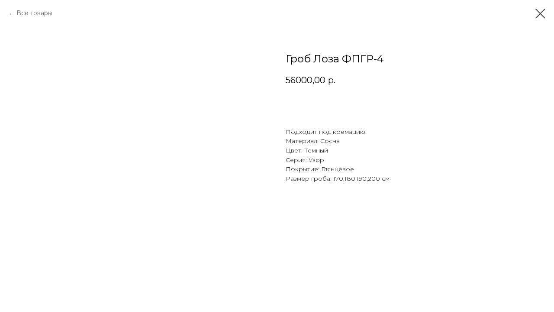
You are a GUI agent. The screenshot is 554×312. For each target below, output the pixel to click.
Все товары (34, 13)
